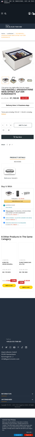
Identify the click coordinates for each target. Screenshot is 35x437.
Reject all (28, 435)
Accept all (18, 435)
